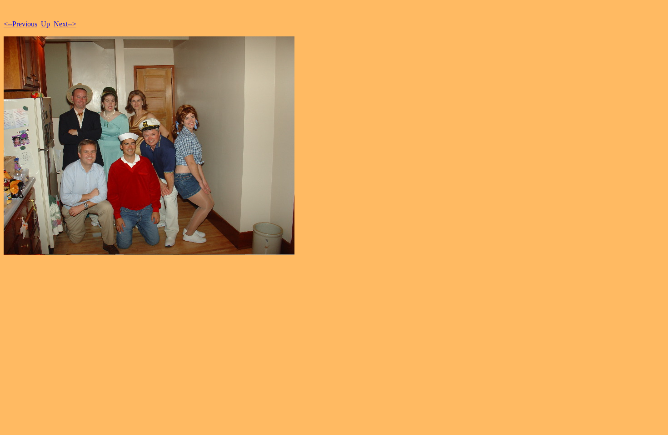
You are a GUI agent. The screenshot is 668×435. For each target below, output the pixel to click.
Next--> (65, 24)
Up (45, 24)
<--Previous (20, 24)
